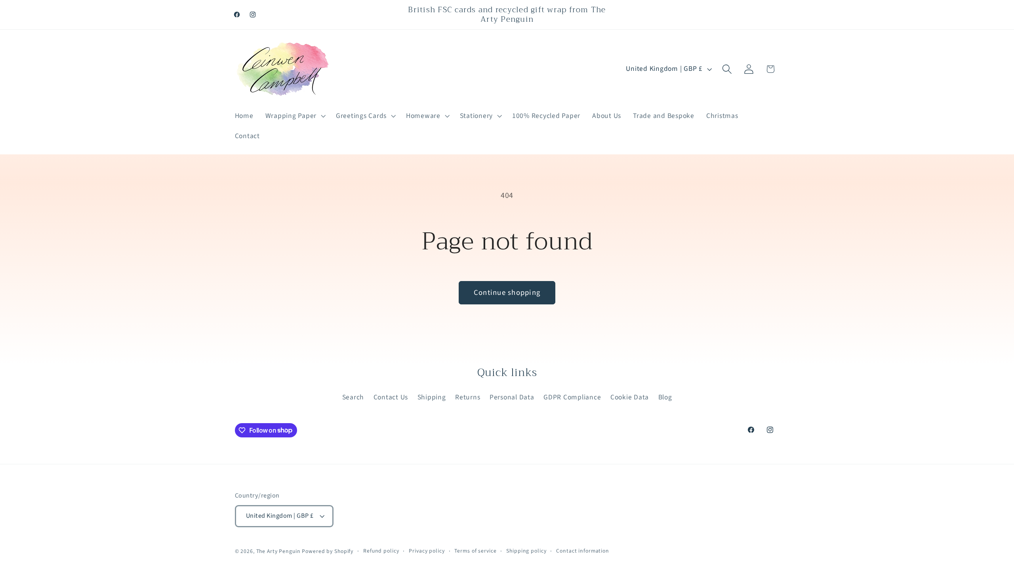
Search (353, 397)
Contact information (582, 551)
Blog (665, 397)
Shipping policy (526, 551)
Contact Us (391, 397)
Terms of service (475, 551)
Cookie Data (629, 397)
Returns (467, 397)
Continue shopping (507, 292)
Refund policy (381, 551)
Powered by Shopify (327, 551)
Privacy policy (426, 551)
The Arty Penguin (278, 551)
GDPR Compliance (572, 397)
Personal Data (512, 397)
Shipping (431, 397)
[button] (294, 116)
